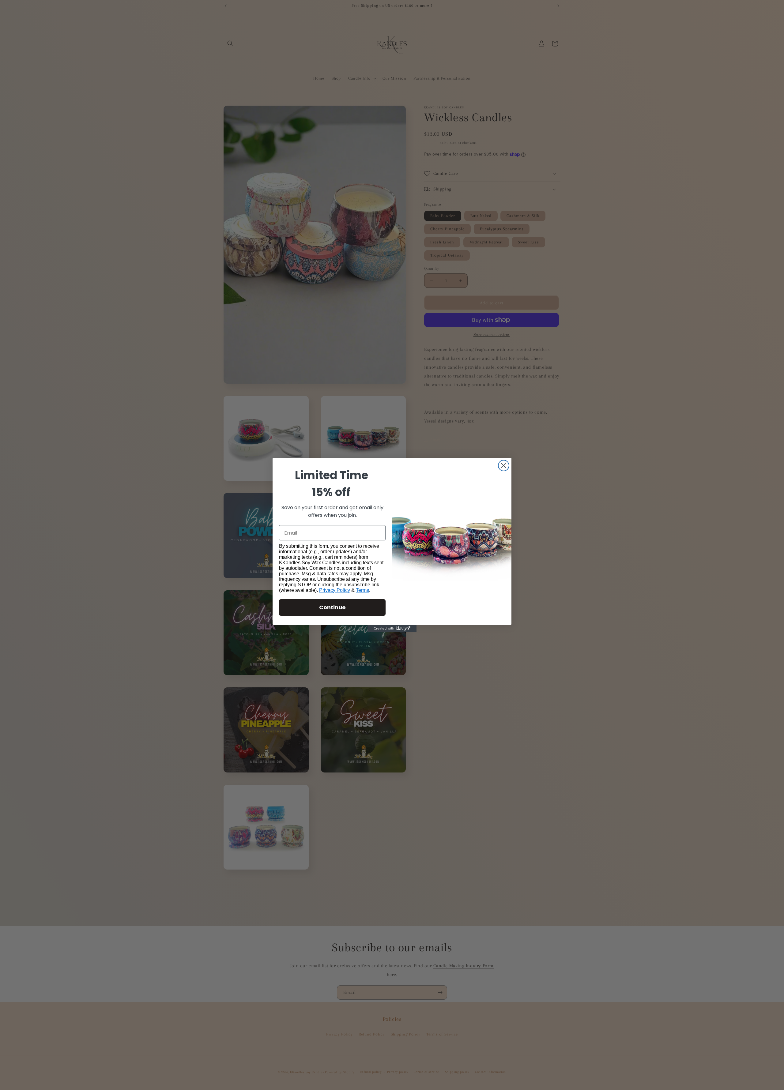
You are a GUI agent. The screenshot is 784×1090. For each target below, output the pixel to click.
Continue (332, 607)
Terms (362, 590)
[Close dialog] (503, 465)
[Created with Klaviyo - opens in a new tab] (392, 628)
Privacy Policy (334, 590)
